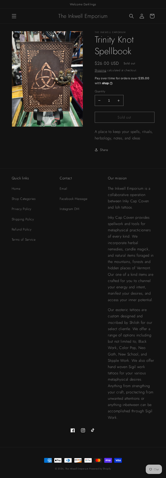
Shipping (100, 70)
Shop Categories (24, 198)
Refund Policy (22, 229)
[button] (14, 16)
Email (63, 188)
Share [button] (104, 149)
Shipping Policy (23, 219)
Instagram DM (69, 209)
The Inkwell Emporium (76, 468)
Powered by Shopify (100, 468)
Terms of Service (24, 239)
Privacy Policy (22, 209)
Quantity (100, 91)
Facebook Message (73, 198)
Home (16, 188)
